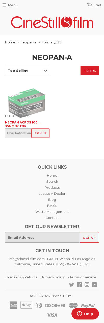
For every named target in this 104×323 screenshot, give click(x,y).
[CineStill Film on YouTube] (94, 285)
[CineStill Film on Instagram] (87, 285)
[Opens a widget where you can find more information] (85, 314)
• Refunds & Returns (21, 277)
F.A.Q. (52, 206)
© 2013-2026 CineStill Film (50, 296)
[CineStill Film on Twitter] (71, 285)
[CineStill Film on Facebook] (79, 285)
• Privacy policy (52, 277)
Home (10, 42)
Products (52, 187)
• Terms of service (82, 277)
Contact (52, 218)
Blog (52, 200)
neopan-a (28, 42)
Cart (97, 5)
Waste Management (52, 212)
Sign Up (40, 133)
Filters (90, 71)
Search (52, 181)
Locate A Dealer (52, 193)
